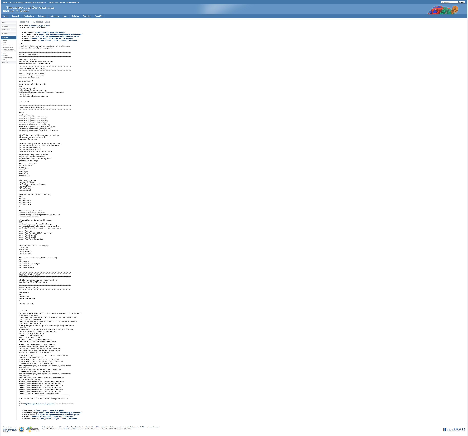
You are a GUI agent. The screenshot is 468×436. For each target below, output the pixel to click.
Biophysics (131, 426)
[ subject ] (56, 40)
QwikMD (5, 55)
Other (4, 59)
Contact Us (45, 428)
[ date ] (42, 40)
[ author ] (64, 40)
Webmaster (76, 428)
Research (15, 16)
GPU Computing (7, 45)
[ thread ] (48, 40)
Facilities (87, 16)
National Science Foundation (100, 426)
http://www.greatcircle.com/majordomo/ (39, 404)
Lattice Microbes (8, 47)
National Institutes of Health (83, 426)
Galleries (75, 16)
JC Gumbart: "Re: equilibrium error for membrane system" (57, 36)
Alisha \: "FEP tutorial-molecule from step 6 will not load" (60, 34)
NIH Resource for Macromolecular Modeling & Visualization (24, 2)
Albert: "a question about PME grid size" (50, 32)
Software (41, 16)
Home (5, 16)
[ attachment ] (73, 40)
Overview (5, 26)
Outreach (5, 63)
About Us (98, 16)
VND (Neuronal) (7, 57)
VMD (4, 42)
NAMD (5, 40)
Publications (29, 16)
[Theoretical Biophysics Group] (27, 11)
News (65, 16)
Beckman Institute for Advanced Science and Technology (58, 426)
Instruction (54, 16)
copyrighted (65, 428)
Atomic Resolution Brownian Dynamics (9, 50)
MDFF (4, 53)
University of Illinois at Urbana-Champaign (64, 2)
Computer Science (120, 426)
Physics (112, 426)
